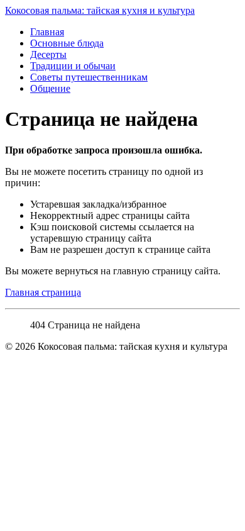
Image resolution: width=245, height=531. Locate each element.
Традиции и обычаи (73, 65)
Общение (50, 88)
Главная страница (43, 292)
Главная (47, 31)
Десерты (48, 54)
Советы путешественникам (89, 77)
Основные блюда (67, 43)
